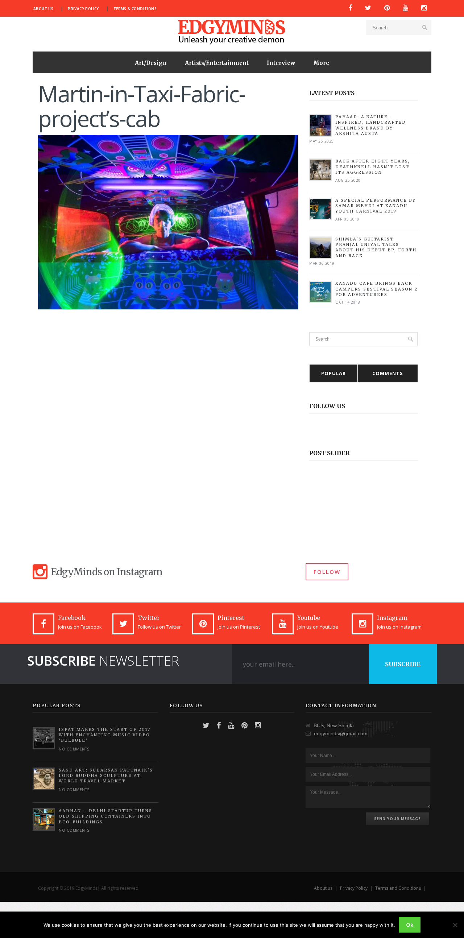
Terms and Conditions (398, 888)
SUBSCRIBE (402, 664)
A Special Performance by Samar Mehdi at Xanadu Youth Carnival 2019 (375, 206)
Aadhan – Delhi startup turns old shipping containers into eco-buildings (105, 816)
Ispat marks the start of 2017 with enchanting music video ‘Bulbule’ (104, 735)
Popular (333, 373)
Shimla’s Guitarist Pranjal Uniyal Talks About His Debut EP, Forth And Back (376, 247)
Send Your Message (397, 818)
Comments (387, 373)
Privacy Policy (83, 8)
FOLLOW (327, 571)
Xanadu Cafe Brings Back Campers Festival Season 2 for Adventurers (376, 289)
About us (43, 8)
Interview (281, 62)
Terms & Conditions (135, 8)
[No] (455, 925)
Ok (409, 924)
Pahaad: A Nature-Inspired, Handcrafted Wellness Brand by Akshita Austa (370, 125)
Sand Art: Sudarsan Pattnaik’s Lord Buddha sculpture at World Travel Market (106, 776)
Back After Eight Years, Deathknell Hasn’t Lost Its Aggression (372, 167)
